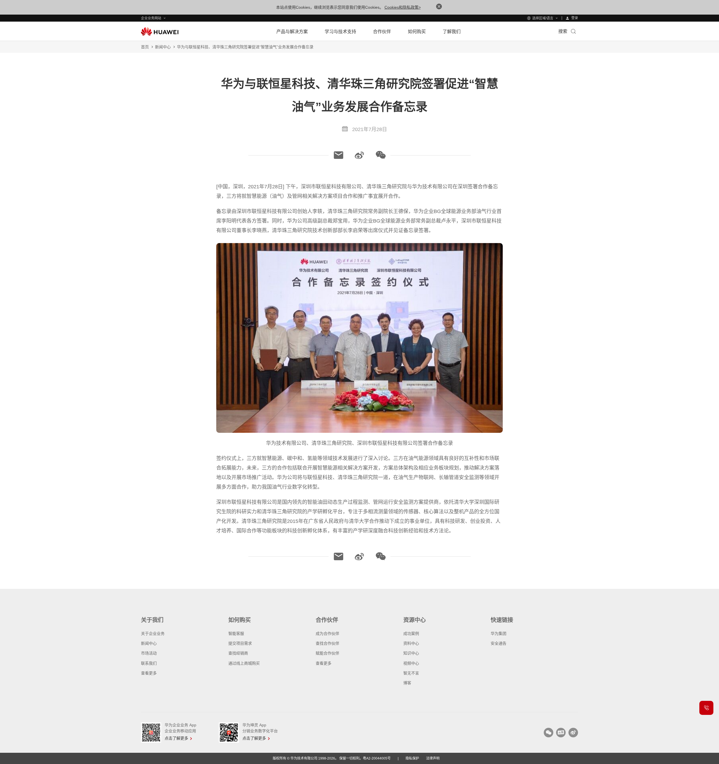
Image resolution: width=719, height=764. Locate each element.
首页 (145, 47)
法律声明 (433, 758)
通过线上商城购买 (244, 663)
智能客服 (236, 633)
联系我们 (149, 663)
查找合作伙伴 (327, 643)
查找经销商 (238, 653)
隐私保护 (412, 758)
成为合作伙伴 (327, 633)
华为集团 (498, 633)
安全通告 (498, 643)
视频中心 (411, 663)
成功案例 (411, 633)
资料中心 (411, 643)
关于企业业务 (153, 633)
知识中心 (411, 653)
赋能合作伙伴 (327, 653)
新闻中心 (163, 47)
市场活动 (149, 653)
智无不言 (411, 673)
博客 (407, 683)
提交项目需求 (240, 643)
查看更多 (149, 673)
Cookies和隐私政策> (402, 7)
